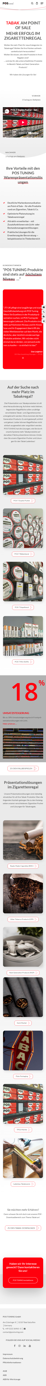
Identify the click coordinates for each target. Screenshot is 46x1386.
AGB (5, 1371)
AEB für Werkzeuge (11, 1379)
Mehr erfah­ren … (10, 724)
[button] (23, 500)
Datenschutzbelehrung (13, 1358)
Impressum (8, 1354)
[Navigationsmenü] (42, 3)
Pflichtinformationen (12, 1362)
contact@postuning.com (13, 1332)
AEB (5, 1375)
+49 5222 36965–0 (13, 1328)
